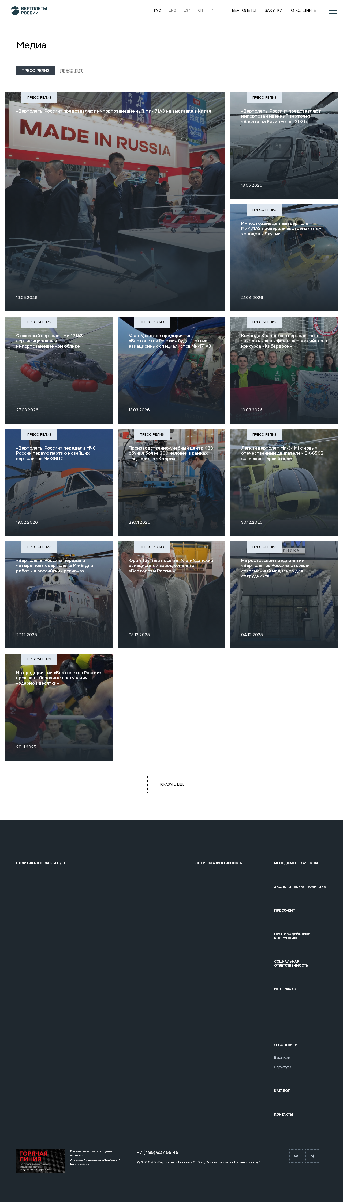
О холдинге (303, 11)
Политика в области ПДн (40, 863)
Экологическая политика (300, 887)
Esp (187, 11)
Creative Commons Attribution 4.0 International (95, 1162)
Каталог (282, 1091)
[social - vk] (296, 1156)
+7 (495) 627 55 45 (157, 1152)
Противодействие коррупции (292, 936)
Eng (172, 11)
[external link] (40, 1160)
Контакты (283, 1114)
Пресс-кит (71, 70)
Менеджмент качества (296, 863)
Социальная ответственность (291, 963)
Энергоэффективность (219, 863)
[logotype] (26, 10)
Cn (200, 11)
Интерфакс (285, 989)
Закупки (273, 11)
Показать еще (172, 784)
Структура (282, 1067)
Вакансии (282, 1057)
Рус (157, 11)
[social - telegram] (312, 1156)
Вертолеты (244, 11)
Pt (213, 11)
